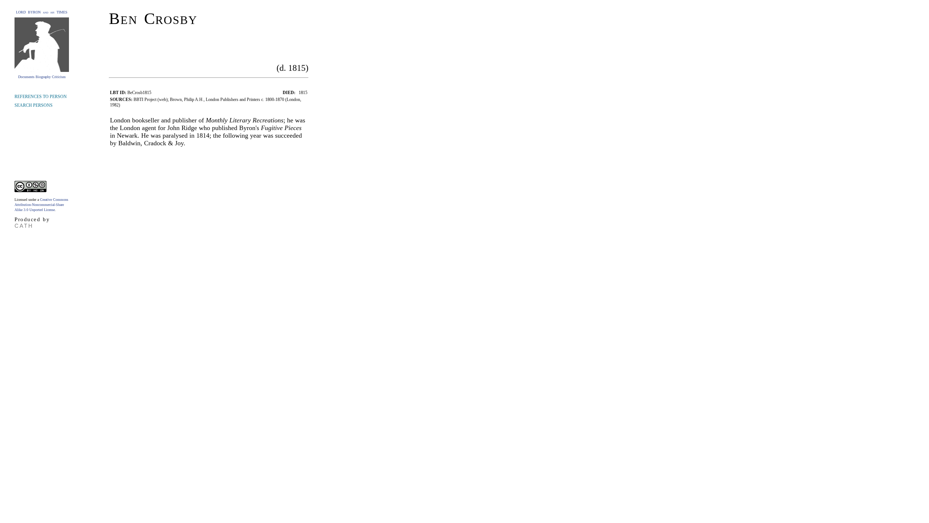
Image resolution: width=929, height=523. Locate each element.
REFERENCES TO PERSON (41, 96)
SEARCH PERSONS (34, 105)
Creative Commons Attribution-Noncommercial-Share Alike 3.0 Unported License (41, 205)
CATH (24, 226)
